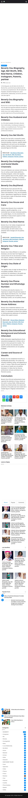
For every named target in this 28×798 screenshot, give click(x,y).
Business (5, 775)
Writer (4, 757)
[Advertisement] (14, 18)
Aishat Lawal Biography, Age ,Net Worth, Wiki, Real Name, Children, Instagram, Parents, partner (18, 525)
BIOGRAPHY (8, 62)
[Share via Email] (10, 400)
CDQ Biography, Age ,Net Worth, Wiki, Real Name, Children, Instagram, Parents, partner (20, 420)
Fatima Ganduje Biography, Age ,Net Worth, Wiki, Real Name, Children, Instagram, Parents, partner (18, 509)
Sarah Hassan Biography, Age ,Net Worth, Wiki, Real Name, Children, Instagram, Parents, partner (7, 455)
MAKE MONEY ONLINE (8, 762)
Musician (5, 752)
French (4, 773)
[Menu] (2, 2)
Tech (4, 778)
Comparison (6, 734)
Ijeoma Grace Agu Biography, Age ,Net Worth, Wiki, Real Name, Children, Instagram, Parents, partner (18, 517)
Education (5, 759)
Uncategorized (6, 741)
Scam (4, 764)
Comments (21, 502)
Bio (3, 736)
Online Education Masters (18, 709)
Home (3, 62)
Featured (5, 780)
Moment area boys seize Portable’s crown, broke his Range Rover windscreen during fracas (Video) (18, 602)
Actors (4, 750)
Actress (5, 755)
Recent (6, 502)
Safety (4, 789)
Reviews (5, 738)
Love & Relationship (7, 745)
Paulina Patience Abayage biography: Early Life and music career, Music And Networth (6, 439)
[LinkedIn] (10, 396)
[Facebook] (3, 396)
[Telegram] (7, 400)
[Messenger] (21, 396)
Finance (5, 771)
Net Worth (5, 748)
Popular (13, 502)
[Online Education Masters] (6, 711)
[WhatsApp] (3, 400)
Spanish (5, 787)
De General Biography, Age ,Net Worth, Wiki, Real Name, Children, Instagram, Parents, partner (7, 420)
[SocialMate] (7, 1)
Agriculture (5, 766)
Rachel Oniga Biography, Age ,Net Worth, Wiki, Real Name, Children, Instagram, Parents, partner (21, 455)
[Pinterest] (14, 396)
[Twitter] (7, 396)
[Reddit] (17, 396)
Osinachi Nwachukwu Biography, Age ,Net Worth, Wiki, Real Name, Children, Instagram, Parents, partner (18, 540)
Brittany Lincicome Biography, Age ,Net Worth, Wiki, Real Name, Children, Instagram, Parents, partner (21, 436)
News (4, 743)
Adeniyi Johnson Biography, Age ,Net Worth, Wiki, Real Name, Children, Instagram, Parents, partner (18, 533)
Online (4, 769)
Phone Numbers (6, 785)
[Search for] (26, 2)
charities (5, 782)
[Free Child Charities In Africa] (6, 722)
